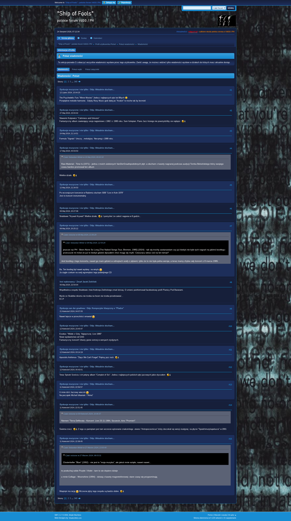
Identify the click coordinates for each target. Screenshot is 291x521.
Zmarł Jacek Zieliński (87, 282)
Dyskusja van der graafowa (72, 308)
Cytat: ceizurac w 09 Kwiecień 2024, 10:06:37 (82, 414)
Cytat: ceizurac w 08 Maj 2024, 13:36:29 (80, 235)
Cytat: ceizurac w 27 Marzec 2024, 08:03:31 (83, 455)
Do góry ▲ (232, 515)
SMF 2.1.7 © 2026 (61, 515)
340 (75, 81)
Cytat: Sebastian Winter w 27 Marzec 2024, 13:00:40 (85, 448)
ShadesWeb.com (75, 518)
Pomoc (210, 515)
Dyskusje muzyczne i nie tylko (74, 89)
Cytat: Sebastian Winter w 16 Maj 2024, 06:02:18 (84, 157)
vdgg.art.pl (192, 32)
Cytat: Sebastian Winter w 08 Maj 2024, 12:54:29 (85, 243)
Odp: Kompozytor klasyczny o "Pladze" (105, 308)
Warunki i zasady (220, 515)
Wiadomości (63, 69)
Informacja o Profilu (66, 50)
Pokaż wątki (77, 69)
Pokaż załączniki (92, 69)
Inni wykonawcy (67, 282)
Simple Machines (75, 515)
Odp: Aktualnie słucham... (102, 89)
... (73, 81)
